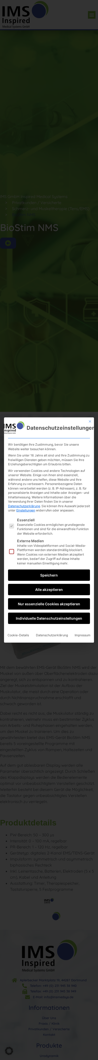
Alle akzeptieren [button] (49, 589)
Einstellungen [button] (25, 510)
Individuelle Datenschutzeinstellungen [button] (49, 618)
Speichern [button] (49, 575)
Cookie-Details (18, 635)
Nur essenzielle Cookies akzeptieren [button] (49, 604)
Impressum (82, 635)
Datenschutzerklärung (24, 506)
